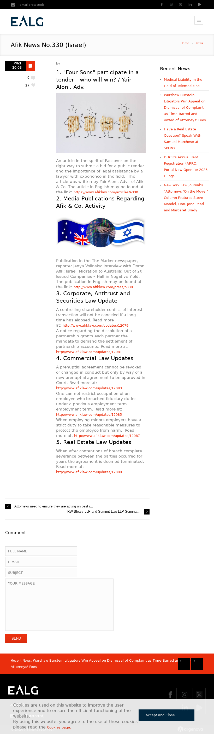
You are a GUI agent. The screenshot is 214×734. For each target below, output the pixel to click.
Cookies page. (59, 727)
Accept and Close (160, 715)
